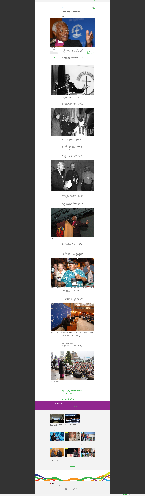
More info (28, 495)
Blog (73, 489)
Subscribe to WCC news (54, 62)
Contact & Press (75, 488)
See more (72, 466)
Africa (87, 49)
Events (66, 489)
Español (94, 10)
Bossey (74, 490)
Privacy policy (55, 407)
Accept (125, 494)
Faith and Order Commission (90, 51)
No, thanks (128, 494)
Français (94, 8)
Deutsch (94, 9)
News (66, 488)
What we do (66, 490)
